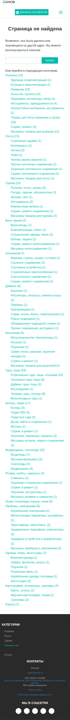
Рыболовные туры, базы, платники (37, 375)
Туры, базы (15, 370)
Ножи (16, 154)
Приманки (20, 89)
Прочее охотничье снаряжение (33, 164)
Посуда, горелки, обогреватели (33, 192)
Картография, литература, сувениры (31, 585)
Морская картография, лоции (32, 595)
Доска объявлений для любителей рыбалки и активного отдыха (35, 681)
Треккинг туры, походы (28, 393)
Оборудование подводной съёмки (35, 323)
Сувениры (20, 599)
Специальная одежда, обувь (32, 234)
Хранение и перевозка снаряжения (36, 482)
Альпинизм (14, 253)
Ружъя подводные (25, 318)
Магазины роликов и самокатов (34, 496)
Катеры (18, 407)
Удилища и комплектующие (31, 80)
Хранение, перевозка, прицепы (34, 435)
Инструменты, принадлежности (34, 103)
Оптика (17, 150)
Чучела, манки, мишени (28, 159)
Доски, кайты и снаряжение (31, 421)
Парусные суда (23, 417)
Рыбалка (14, 75)
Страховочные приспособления (34, 272)
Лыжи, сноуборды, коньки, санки (29, 501)
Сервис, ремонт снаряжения (32, 211)
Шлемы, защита (23, 239)
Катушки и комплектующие (30, 84)
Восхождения (22, 389)
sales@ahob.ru (35, 672)
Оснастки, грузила (26, 94)
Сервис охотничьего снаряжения (35, 173)
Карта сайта (35, 689)
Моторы (18, 426)
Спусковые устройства (28, 267)
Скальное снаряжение (28, 262)
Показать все (11, 645)
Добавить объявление (34, 12)
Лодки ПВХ (20, 412)
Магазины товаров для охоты (32, 178)
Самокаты (20, 478)
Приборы (19, 304)
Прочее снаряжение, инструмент (35, 328)
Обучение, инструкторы (28, 492)
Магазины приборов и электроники (36, 548)
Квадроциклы (22, 468)
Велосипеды (21, 225)
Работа (12, 604)
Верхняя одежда (24, 557)
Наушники (20, 346)
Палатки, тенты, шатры (28, 187)
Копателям (14, 332)
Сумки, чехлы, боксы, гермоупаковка (37, 314)
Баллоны (19, 290)
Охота (12, 136)
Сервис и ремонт (24, 361)
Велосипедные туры (26, 398)
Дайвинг (13, 286)
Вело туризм (15, 220)
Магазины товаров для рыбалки (35, 131)
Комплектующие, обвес (28, 229)
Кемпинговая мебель (27, 206)
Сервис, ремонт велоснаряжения (35, 243)
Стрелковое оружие (26, 140)
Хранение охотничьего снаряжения (36, 169)
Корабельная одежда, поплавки (34, 576)
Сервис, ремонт (23, 126)
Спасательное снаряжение (31, 276)
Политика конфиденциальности (35, 694)
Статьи (8, 654)
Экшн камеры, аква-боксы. (30, 524)
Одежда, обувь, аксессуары (25, 552)
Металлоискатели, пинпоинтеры (34, 337)
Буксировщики (22, 309)
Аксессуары (21, 581)
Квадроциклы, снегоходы (25, 449)
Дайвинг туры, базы (26, 384)
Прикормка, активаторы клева (33, 98)
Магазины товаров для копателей (35, 365)
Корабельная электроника (30, 510)
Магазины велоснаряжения (31, 248)
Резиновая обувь (24, 571)
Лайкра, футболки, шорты (30, 562)
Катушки (18, 342)
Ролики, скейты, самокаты (24, 473)
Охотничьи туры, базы (27, 379)
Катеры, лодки (17, 403)
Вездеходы (20, 454)
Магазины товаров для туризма (34, 215)
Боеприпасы (21, 145)
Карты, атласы (22, 590)
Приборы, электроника (22, 506)
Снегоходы (20, 464)
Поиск (49, 60)
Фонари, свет (21, 197)
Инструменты (22, 201)
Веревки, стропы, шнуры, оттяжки (35, 258)
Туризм (13, 183)
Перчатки (19, 567)
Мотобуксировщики (26, 459)
